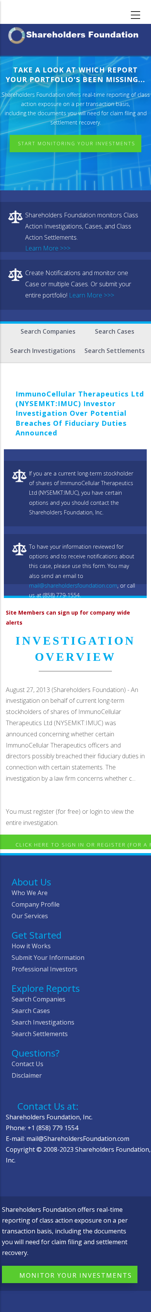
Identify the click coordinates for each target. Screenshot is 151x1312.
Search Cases (114, 331)
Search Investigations (43, 350)
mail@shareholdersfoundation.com (73, 585)
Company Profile (36, 904)
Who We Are (30, 893)
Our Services (30, 916)
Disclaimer (27, 1075)
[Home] (75, 34)
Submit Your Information (48, 957)
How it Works (31, 946)
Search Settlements (114, 350)
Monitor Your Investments (75, 1275)
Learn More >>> (47, 248)
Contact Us (27, 1064)
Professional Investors (44, 969)
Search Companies (48, 331)
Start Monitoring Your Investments (76, 143)
